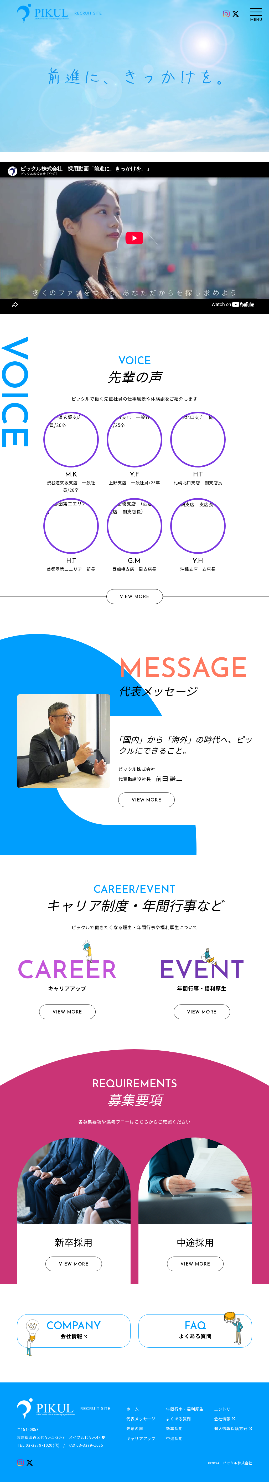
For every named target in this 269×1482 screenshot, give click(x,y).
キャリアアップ (141, 1438)
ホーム (132, 1409)
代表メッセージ (141, 1418)
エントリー (224, 1409)
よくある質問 (178, 1418)
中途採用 (174, 1438)
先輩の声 (134, 1428)
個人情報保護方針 (230, 1428)
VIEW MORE (134, 597)
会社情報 (222, 1418)
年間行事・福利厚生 (185, 1409)
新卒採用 (174, 1428)
